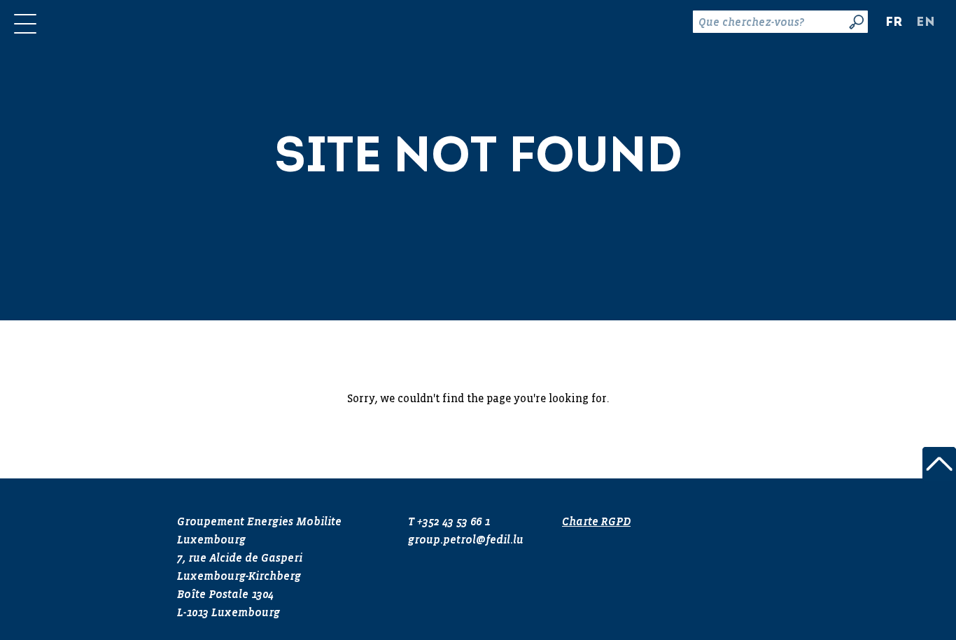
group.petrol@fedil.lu (465, 540)
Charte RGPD (596, 522)
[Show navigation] (25, 24)
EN (926, 23)
